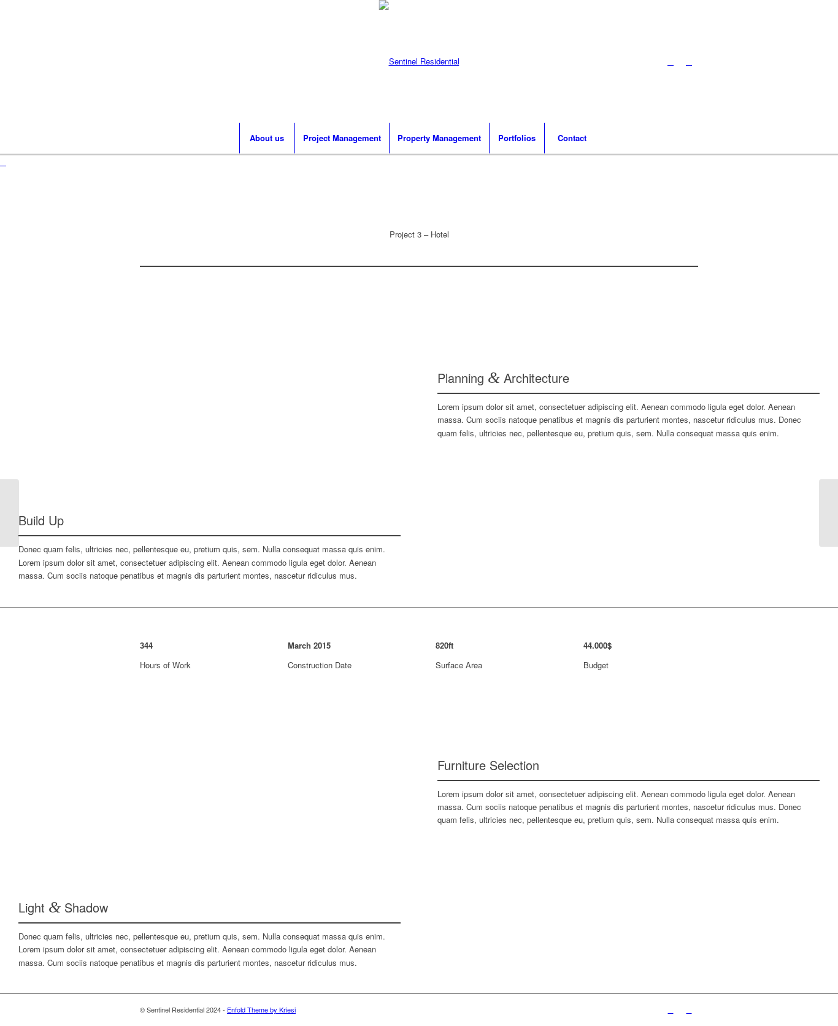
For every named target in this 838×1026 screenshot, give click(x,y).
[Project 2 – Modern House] (9, 513)
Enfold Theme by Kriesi (261, 1009)
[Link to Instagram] (670, 61)
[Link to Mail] (689, 61)
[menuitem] (266, 138)
